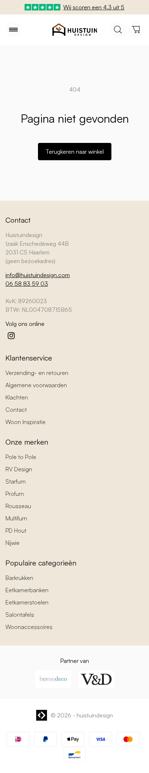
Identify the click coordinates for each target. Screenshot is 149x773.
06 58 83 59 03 (26, 283)
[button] (13, 30)
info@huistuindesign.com (37, 275)
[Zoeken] (118, 30)
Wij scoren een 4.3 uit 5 (93, 7)
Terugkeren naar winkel (75, 151)
